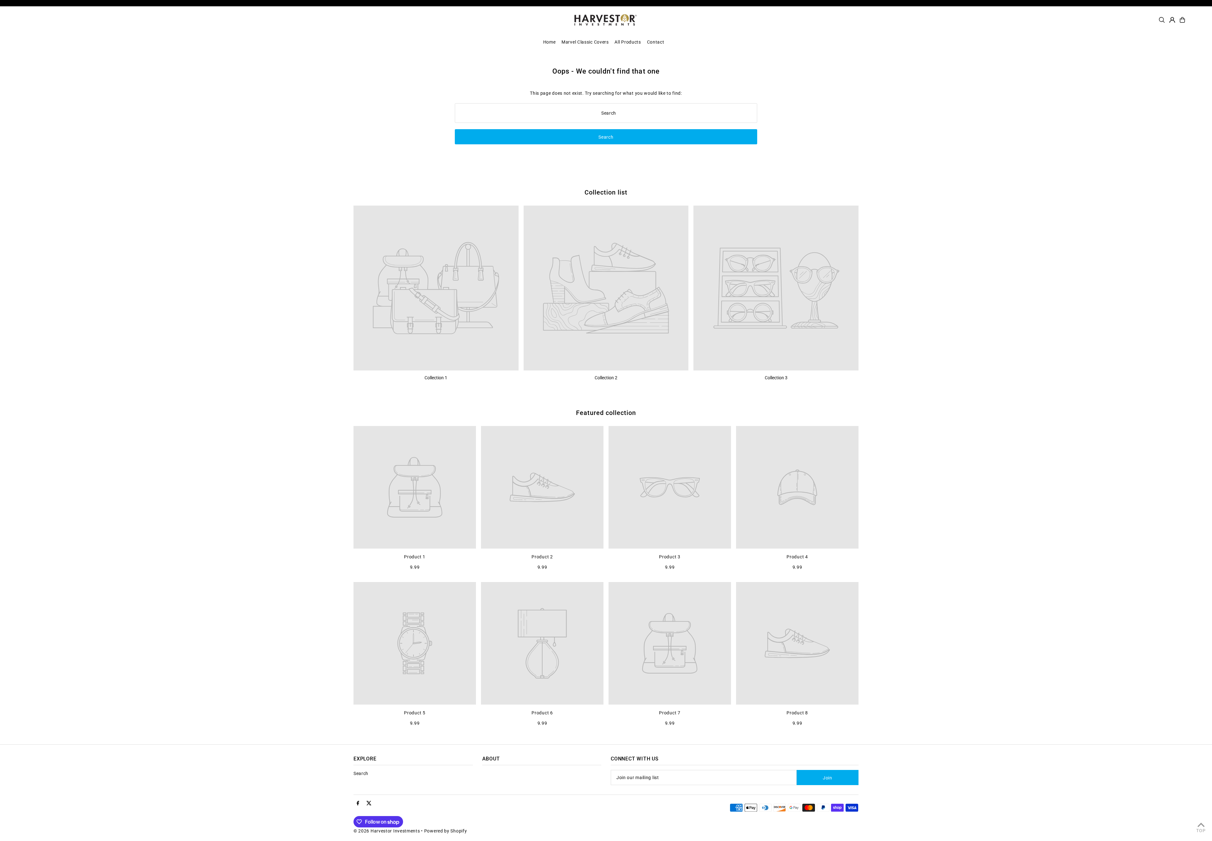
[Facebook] (358, 803)
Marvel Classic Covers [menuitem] (585, 42)
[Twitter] (368, 803)
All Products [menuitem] (628, 42)
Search (361, 773)
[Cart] (1182, 20)
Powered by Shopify (445, 830)
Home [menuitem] (549, 42)
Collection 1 (436, 377)
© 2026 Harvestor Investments (387, 830)
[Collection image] (436, 288)
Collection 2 (606, 377)
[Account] (1172, 20)
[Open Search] (1162, 20)
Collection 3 (776, 377)
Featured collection (606, 413)
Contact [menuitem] (655, 42)
